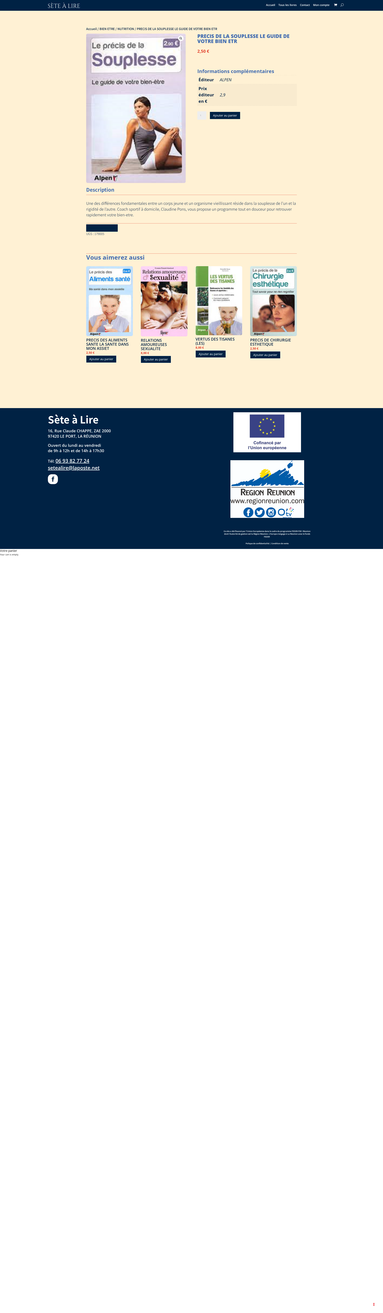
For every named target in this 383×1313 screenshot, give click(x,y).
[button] (181, 38)
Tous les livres (287, 5)
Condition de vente (280, 543)
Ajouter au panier (225, 115)
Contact (305, 5)
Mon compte (321, 5)
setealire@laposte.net (74, 467)
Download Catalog (101, 228)
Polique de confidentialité (257, 543)
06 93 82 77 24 (72, 460)
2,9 (222, 95)
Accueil (270, 5)
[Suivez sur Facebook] (53, 479)
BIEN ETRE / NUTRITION (116, 28)
